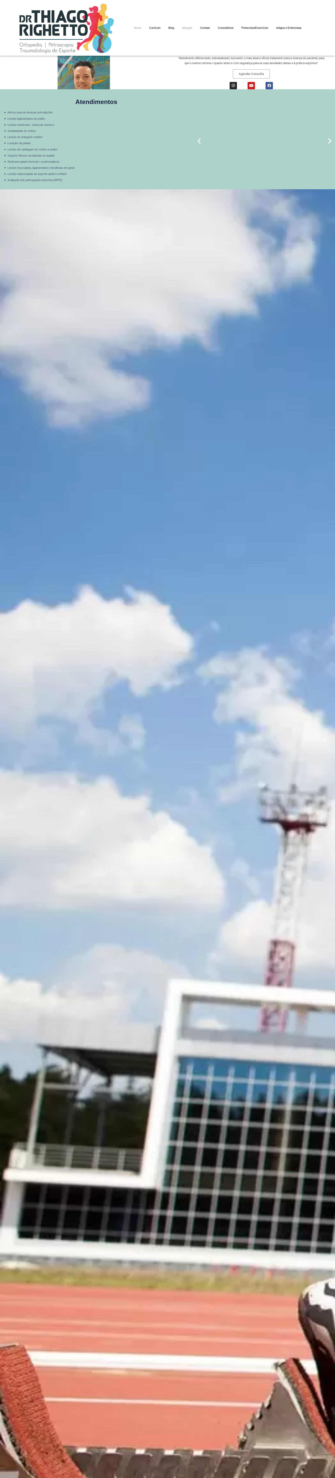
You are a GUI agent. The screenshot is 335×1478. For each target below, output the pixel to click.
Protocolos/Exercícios (254, 27)
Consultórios (225, 27)
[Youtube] (251, 85)
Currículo (155, 27)
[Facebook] (269, 85)
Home (137, 27)
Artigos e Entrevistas (289, 27)
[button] (251, 73)
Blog (171, 27)
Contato (205, 27)
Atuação (187, 27)
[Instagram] (233, 85)
